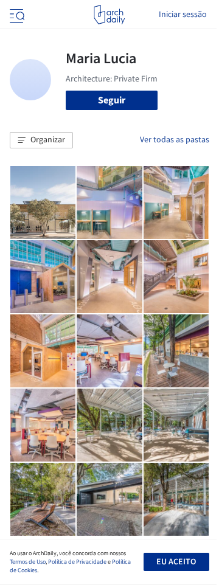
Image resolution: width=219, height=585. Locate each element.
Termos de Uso (28, 562)
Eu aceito (176, 562)
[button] (41, 140)
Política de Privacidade (77, 562)
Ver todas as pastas (174, 140)
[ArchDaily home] (109, 14)
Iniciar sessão (183, 14)
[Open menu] (15, 14)
